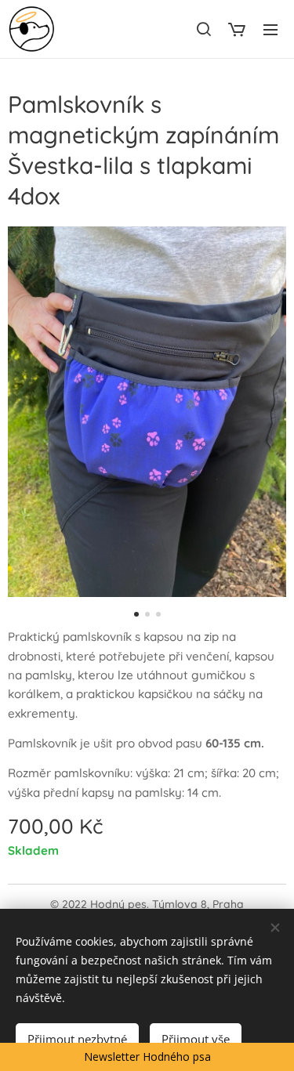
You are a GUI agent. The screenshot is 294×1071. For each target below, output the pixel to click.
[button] (203, 29)
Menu (270, 29)
